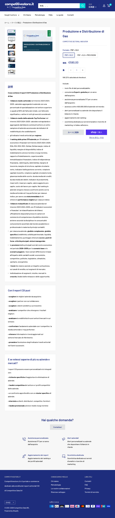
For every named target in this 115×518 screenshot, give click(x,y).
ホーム (6, 23)
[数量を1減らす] (70, 70)
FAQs (51, 15)
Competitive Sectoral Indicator (75, 42)
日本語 (8, 502)
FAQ (86, 485)
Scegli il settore (10, 15)
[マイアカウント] (104, 5)
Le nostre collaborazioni (60, 488)
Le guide (59, 15)
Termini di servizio (92, 492)
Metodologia (40, 15)
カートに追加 (73, 132)
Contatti (70, 15)
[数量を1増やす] (82, 70)
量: (64, 70)
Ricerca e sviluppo (58, 492)
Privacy (87, 488)
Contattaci (57, 427)
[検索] (82, 5)
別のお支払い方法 (96, 137)
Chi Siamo (27, 15)
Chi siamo (55, 481)
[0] (108, 5)
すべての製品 (16, 23)
